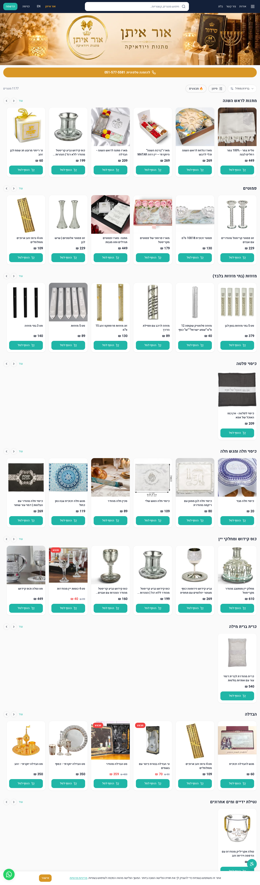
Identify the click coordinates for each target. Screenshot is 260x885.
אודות (242, 6)
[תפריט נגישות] (252, 864)
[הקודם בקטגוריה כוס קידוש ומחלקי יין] (14, 539)
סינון (215, 88)
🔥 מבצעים (196, 88)
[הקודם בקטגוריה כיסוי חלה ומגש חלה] (14, 451)
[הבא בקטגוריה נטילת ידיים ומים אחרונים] (6, 802)
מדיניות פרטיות (78, 878)
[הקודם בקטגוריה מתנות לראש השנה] (14, 101)
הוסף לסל (235, 170)
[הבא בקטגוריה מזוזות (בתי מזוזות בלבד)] (6, 276)
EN (38, 6)
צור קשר (231, 6)
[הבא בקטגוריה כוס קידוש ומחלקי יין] (6, 539)
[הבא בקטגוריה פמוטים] (6, 188)
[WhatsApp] (9, 874)
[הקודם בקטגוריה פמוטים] (14, 188)
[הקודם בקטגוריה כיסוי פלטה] (14, 364)
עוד (21, 101)
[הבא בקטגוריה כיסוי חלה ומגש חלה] (6, 451)
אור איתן (50, 6)
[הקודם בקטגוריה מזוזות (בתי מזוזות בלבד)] (14, 276)
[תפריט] (253, 6)
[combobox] (242, 89)
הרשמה (10, 6)
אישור (45, 878)
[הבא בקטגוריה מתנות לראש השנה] (6, 101)
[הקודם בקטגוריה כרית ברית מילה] (14, 626)
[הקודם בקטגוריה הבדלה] (14, 714)
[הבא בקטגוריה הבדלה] (6, 714)
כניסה (26, 6)
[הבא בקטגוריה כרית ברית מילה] (6, 626)
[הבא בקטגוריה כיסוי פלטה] (6, 364)
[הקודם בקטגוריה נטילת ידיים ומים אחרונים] (14, 802)
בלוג (220, 6)
